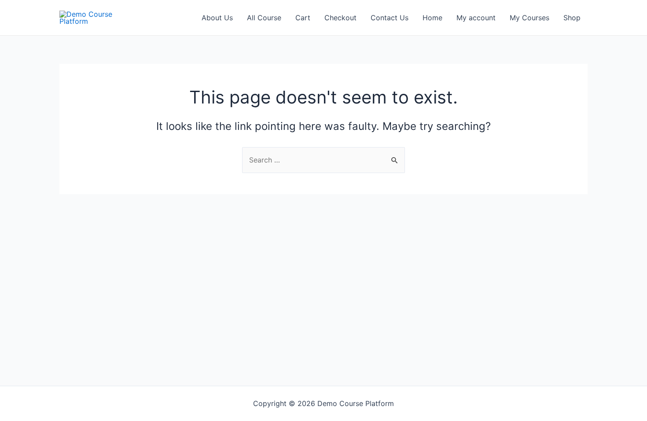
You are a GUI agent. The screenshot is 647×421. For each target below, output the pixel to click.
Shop (572, 17)
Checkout (340, 17)
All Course (264, 17)
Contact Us (389, 17)
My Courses (529, 17)
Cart (302, 17)
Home (432, 17)
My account (476, 17)
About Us (217, 17)
